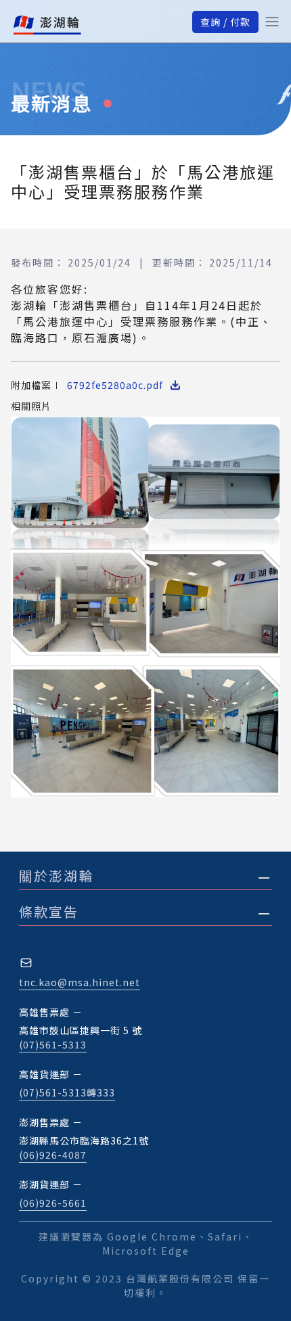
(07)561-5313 (53, 1044)
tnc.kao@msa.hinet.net (79, 982)
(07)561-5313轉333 (67, 1092)
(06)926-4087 (53, 1154)
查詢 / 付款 (225, 21)
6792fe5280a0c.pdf (115, 385)
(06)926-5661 (53, 1202)
